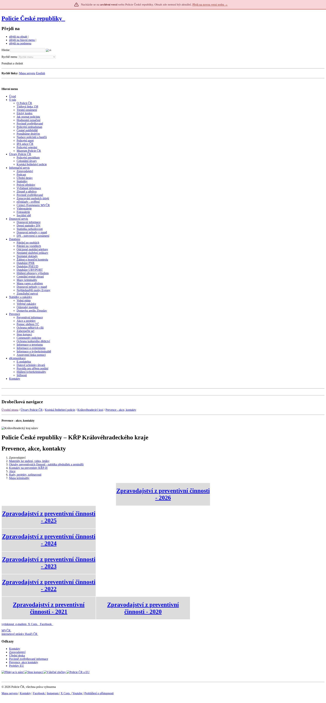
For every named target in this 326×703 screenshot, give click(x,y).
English (40, 73)
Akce (12, 471)
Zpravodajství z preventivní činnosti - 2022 (48, 585)
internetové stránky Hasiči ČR (19, 634)
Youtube (77, 693)
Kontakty (14, 648)
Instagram (53, 693)
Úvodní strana (10, 409)
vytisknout (8, 624)
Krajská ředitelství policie (60, 409)
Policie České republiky (32, 18)
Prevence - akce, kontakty (120, 409)
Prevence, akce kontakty (23, 662)
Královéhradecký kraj (90, 409)
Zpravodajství (17, 652)
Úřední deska (17, 655)
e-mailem (20, 624)
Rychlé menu (9, 56)
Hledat (5, 50)
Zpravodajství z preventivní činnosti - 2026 (163, 494)
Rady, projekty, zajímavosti (25, 474)
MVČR (6, 630)
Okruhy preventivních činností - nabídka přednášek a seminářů (46, 464)
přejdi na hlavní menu (22, 40)
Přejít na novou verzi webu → (210, 4)
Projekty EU (16, 665)
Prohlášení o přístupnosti (99, 693)
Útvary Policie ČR (32, 409)
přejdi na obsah (18, 36)
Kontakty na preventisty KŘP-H (28, 467)
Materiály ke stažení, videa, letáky (29, 461)
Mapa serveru (27, 73)
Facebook (46, 624)
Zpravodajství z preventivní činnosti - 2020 (143, 608)
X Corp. (33, 624)
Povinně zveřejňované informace (28, 658)
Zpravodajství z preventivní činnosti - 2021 (49, 608)
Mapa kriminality (19, 478)
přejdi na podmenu (20, 43)
